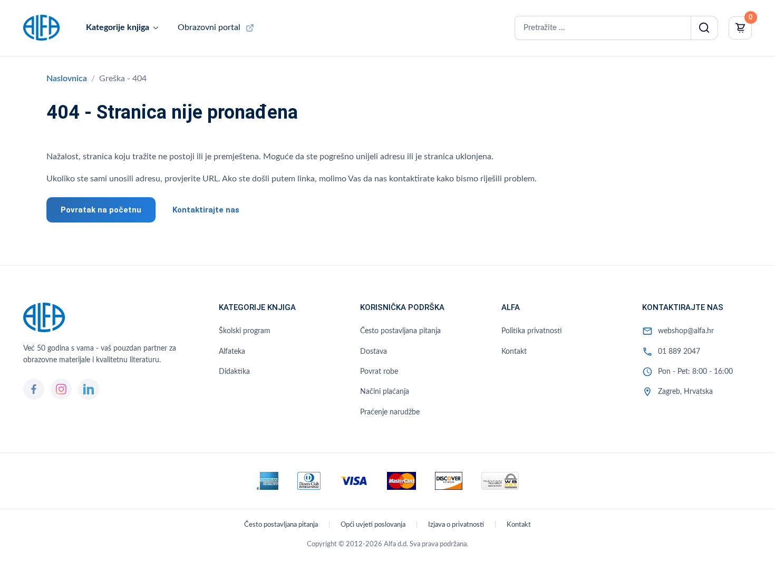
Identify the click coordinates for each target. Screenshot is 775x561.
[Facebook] (33, 389)
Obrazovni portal (209, 27)
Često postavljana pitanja (400, 331)
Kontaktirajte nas (205, 210)
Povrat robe (379, 371)
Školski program (244, 331)
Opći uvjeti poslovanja (373, 524)
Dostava (373, 351)
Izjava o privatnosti (456, 524)
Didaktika (234, 371)
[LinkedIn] (88, 389)
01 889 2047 (679, 351)
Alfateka (232, 351)
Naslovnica (66, 78)
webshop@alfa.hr (686, 331)
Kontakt (514, 351)
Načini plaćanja (384, 391)
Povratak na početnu (101, 210)
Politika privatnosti (531, 331)
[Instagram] (61, 389)
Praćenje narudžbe (390, 412)
